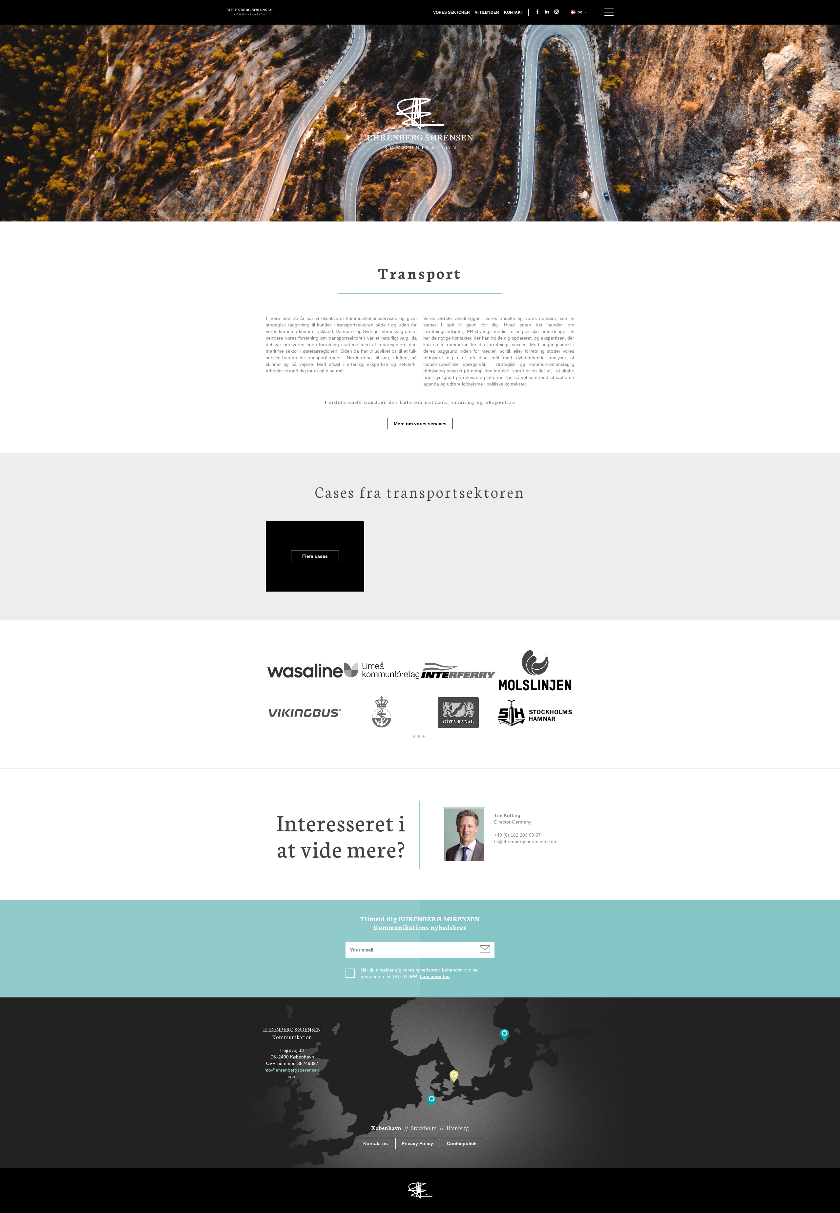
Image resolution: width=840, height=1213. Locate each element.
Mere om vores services (420, 423)
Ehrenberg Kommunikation (249, 11)
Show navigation (609, 12)
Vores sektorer (451, 12)
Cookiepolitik (462, 1143)
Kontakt (513, 12)
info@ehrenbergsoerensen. (292, 1070)
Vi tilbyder (487, 12)
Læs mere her (435, 976)
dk (580, 12)
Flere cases (315, 556)
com (292, 1076)
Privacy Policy (417, 1143)
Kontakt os (375, 1143)
